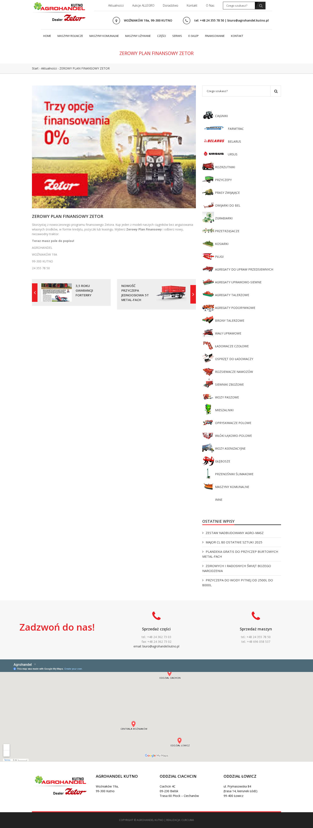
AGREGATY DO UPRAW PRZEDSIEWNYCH (244, 269)
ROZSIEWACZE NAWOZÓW (234, 372)
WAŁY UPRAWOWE (228, 333)
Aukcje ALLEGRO (143, 5)
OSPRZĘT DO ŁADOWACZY (234, 359)
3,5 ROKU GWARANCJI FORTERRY (84, 290)
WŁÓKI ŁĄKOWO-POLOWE (233, 436)
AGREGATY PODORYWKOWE (235, 308)
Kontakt (192, 5)
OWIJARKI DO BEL (227, 205)
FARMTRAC (236, 129)
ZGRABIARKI (224, 218)
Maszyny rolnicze (70, 36)
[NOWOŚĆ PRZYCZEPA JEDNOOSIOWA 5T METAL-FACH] (193, 294)
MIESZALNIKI (224, 410)
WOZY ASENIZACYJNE (230, 448)
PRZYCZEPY (223, 180)
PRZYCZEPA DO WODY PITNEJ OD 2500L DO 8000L (237, 582)
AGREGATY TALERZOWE (232, 295)
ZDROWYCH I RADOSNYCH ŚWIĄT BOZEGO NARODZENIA (236, 568)
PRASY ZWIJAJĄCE (227, 193)
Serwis (177, 36)
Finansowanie (215, 36)
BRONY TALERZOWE (229, 320)
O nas (210, 5)
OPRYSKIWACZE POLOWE (233, 423)
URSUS (232, 154)
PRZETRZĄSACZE (227, 231)
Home (47, 36)
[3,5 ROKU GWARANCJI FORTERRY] (34, 292)
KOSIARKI (221, 244)
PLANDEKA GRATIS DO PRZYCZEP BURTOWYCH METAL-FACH (240, 554)
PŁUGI (219, 257)
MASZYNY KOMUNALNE (232, 487)
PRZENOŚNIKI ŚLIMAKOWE (234, 474)
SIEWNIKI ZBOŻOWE (229, 384)
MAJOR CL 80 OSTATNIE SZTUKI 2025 (234, 542)
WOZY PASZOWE (227, 397)
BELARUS (234, 141)
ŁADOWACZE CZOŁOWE (232, 346)
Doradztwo (170, 5)
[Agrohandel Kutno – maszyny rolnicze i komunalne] (59, 11)
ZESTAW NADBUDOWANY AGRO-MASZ (235, 533)
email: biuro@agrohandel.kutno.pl (156, 646)
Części (161, 36)
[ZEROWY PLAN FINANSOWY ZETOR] (114, 147)
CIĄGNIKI (221, 116)
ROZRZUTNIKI (225, 167)
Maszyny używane (138, 36)
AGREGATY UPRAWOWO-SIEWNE (238, 282)
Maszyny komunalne (104, 36)
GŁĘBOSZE (222, 461)
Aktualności (116, 5)
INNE (218, 500)
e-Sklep (193, 36)
